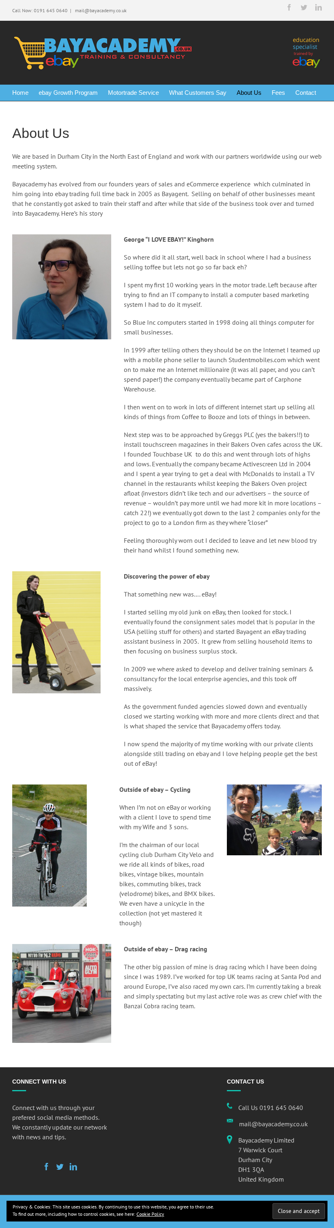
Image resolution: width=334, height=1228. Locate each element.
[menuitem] (25, 93)
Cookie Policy (150, 1214)
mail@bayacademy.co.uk (100, 10)
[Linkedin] (73, 1166)
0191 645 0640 (51, 10)
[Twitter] (60, 1166)
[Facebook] (46, 1166)
